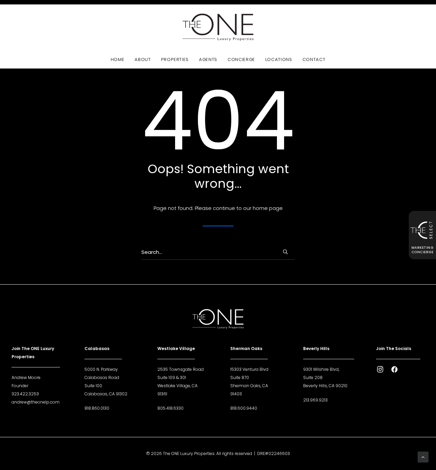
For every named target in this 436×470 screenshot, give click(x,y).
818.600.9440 (243, 408)
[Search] (218, 252)
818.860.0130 (96, 408)
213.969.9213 (315, 400)
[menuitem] (120, 59)
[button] (285, 251)
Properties (175, 59)
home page (268, 208)
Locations (278, 59)
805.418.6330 (170, 408)
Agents (208, 59)
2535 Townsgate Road (180, 369)
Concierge (241, 59)
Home (118, 59)
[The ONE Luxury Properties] (218, 27)
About (143, 59)
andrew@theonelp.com (36, 402)
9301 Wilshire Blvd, (321, 369)
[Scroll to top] (423, 456)
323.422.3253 (25, 394)
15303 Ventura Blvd (249, 369)
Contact (314, 59)
